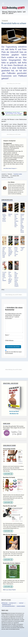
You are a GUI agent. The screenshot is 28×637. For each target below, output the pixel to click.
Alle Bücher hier (14, 413)
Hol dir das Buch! (14, 411)
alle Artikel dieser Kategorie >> (10, 168)
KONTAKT (21, 603)
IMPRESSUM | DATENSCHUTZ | (9, 603)
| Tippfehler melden (17, 174)
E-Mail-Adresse (9, 340)
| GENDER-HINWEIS (20, 606)
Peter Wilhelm (11, 182)
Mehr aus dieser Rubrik (9, 589)
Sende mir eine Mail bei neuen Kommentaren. (13, 352)
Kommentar (8, 318)
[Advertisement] (14, 83)
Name (7, 335)
